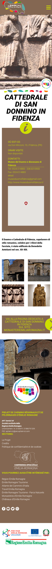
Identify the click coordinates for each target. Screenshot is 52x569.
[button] (48, 7)
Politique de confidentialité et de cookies (21, 446)
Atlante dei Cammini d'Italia (15, 485)
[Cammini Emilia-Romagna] (12, 7)
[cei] (26, 459)
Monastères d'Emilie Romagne (17, 496)
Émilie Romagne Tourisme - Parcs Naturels (23, 492)
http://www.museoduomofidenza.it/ (26, 182)
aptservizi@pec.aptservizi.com (18, 431)
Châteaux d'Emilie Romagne (16, 499)
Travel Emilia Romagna (13, 489)
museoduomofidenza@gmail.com (25, 179)
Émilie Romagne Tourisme (15, 482)
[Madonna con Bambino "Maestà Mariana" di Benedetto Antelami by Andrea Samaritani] (39, 295)
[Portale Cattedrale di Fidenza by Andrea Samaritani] (39, 270)
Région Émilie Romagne (13, 479)
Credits (5, 443)
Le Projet (6, 440)
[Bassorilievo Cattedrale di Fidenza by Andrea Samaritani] (13, 295)
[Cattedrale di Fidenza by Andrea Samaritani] (13, 270)
